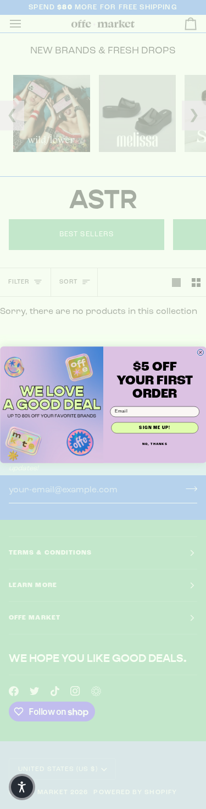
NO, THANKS (154, 444)
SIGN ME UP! (154, 427)
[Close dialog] (200, 352)
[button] (22, 787)
